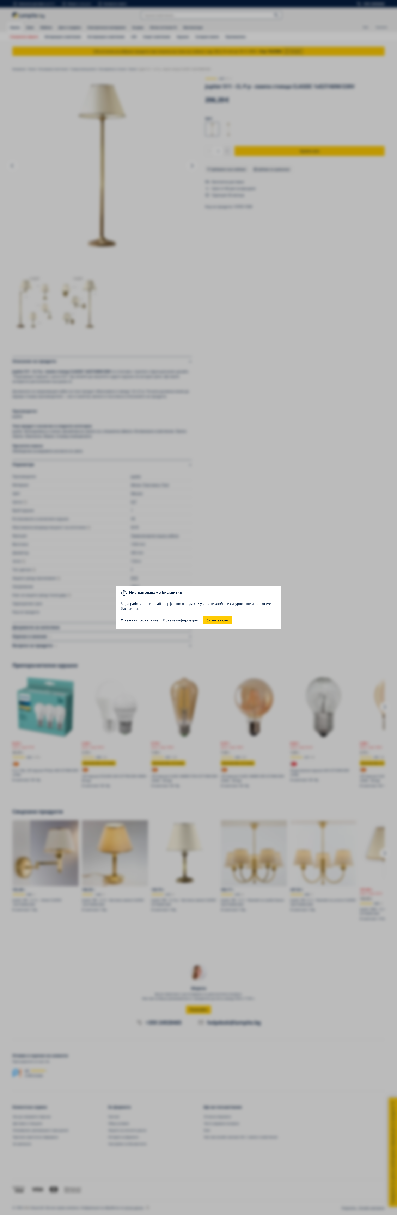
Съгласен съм (217, 620)
